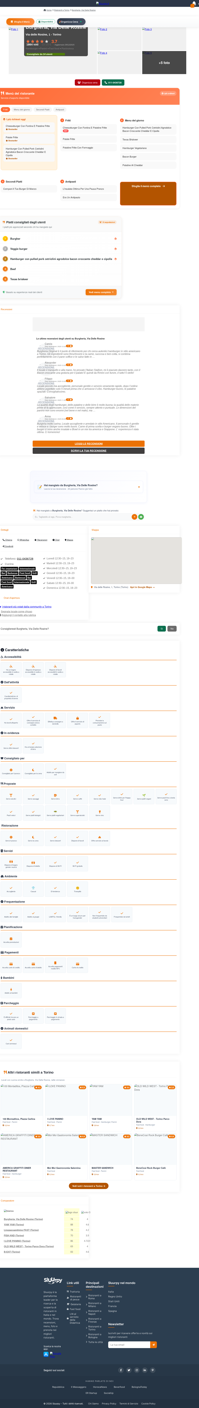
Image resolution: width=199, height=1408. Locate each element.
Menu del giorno (22, 109)
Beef (13, 269)
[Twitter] (129, 1370)
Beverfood (119, 1387)
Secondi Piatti (42, 109)
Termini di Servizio (128, 1403)
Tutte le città (95, 1342)
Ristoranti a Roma (94, 1297)
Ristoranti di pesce (75, 1298)
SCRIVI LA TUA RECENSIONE (88, 450)
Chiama (8, 539)
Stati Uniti (114, 1301)
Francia (112, 1306)
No (172, 628)
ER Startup (91, 1393)
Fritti (5, 109)
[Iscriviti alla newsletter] (153, 1344)
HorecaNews (100, 1387)
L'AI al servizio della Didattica (75, 1318)
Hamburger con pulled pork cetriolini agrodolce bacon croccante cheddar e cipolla (61, 259)
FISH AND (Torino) (14, 1235)
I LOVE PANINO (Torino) (17, 1241)
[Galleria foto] (120, 38)
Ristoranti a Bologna (94, 1336)
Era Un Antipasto (71, 197)
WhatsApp (24, 539)
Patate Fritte (12, 137)
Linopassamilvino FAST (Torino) (21, 1230)
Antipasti (60, 109)
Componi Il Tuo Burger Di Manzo (19, 188)
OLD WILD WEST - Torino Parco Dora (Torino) (29, 1246)
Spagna (112, 1310)
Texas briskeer (19, 279)
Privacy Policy (109, 1403)
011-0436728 (25, 558)
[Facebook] (121, 1370)
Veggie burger (19, 249)
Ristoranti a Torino (94, 1328)
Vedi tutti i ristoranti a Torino (87, 1185)
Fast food (75, 1309)
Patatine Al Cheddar (133, 165)
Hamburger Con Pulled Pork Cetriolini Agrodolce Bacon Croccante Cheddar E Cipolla (26, 152)
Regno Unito (115, 1296)
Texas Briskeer (130, 139)
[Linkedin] (145, 1370)
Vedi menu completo (100, 292)
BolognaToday (139, 1387)
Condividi (8, 546)
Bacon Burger (130, 156)
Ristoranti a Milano (94, 1305)
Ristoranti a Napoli (94, 1312)
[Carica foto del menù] (141, 517)
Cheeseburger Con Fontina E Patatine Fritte (28, 125)
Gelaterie (76, 1304)
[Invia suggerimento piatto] (134, 517)
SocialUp (108, 1393)
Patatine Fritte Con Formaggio (78, 147)
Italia (111, 1291)
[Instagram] (137, 1370)
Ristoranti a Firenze (94, 1320)
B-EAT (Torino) (12, 1252)
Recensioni (42, 539)
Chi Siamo (93, 1403)
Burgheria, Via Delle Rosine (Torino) (23, 1219)
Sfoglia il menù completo (146, 186)
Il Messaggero (78, 1387)
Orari (57, 539)
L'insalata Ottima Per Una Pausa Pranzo (83, 188)
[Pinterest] (152, 1370)
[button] (88, 487)
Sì (162, 628)
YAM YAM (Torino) (14, 1224)
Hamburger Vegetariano (135, 148)
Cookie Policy (148, 1403)
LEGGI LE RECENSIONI (89, 443)
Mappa (69, 539)
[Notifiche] (194, 3)
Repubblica (58, 1387)
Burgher (15, 238)
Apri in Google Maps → (142, 587)
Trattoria (75, 1291)
